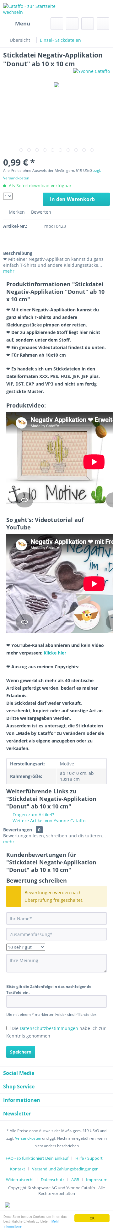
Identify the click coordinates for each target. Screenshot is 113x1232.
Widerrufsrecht (20, 1179)
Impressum (96, 1179)
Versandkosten (28, 1138)
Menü (22, 23)
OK (92, 1218)
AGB (75, 1179)
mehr (8, 271)
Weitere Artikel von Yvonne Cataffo (48, 821)
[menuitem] (16, 23)
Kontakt (17, 1169)
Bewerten (40, 212)
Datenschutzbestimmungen (49, 1028)
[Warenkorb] (103, 23)
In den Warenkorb (72, 199)
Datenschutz (52, 1179)
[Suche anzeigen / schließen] (57, 23)
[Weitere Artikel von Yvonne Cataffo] (91, 73)
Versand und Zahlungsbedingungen (65, 1169)
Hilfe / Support (89, 1158)
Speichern (20, 1052)
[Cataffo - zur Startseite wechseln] (29, 8)
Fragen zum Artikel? (32, 815)
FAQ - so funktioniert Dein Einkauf (37, 1158)
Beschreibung (17, 253)
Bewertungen (17, 830)
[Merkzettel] (72, 23)
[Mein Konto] (87, 23)
